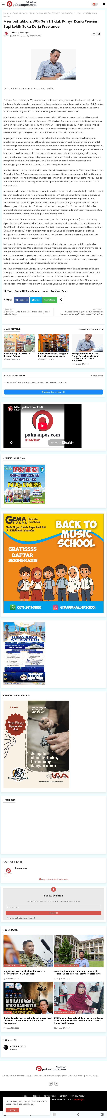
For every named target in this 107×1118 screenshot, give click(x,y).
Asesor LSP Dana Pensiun (27, 291)
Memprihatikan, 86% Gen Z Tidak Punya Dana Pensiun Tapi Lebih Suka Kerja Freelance (86, 357)
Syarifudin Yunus (20, 13)
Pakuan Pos (76, 1106)
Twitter (37, 300)
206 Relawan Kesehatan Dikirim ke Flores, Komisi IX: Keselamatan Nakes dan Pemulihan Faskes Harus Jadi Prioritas (79, 1020)
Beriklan (63, 1096)
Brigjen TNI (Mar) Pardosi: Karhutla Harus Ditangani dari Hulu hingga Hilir (24, 972)
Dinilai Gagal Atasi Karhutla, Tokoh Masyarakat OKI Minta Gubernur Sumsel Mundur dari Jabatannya (27, 1020)
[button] (104, 4)
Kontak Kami (50, 1096)
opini (45, 291)
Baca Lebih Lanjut (25, 1104)
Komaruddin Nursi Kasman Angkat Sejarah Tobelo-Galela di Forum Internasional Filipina (77, 972)
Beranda (7, 13)
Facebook (23, 300)
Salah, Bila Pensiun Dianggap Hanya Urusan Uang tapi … (53, 355)
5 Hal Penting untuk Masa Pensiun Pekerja (17, 355)
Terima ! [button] (12, 1110)
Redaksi (36, 1096)
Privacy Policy (77, 1096)
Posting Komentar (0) (53, 391)
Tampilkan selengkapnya (90, 329)
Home (26, 1096)
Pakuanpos (21, 868)
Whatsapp (51, 300)
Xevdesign (78, 1099)
